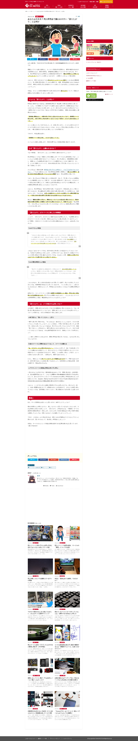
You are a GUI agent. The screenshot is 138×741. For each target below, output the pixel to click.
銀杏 (79, 16)
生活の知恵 (95, 5)
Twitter (53, 485)
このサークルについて (83, 1)
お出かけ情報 (83, 5)
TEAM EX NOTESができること (94, 75)
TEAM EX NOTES (99, 738)
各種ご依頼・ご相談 (94, 1)
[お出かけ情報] (99, 54)
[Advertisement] (40, 439)
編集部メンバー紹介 (91, 80)
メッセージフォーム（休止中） (94, 62)
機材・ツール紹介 (59, 5)
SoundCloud (60, 485)
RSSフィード (109, 94)
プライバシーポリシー (55, 738)
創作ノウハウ (47, 5)
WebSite (47, 485)
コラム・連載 (71, 5)
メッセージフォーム (107, 1)
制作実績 (107, 5)
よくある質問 (89, 78)
